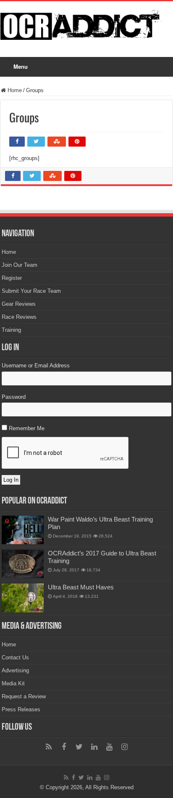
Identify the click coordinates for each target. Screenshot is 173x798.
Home (14, 90)
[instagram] (124, 747)
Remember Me (27, 428)
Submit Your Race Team (31, 291)
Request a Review (24, 696)
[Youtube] (109, 747)
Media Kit (13, 683)
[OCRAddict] (86, 23)
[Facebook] (64, 747)
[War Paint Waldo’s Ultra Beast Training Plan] (23, 530)
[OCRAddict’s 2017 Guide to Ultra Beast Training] (23, 564)
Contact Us (15, 657)
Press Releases (21, 709)
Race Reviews (19, 317)
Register (12, 278)
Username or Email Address (36, 365)
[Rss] (48, 747)
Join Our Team (19, 265)
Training (11, 330)
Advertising (15, 670)
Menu (20, 66)
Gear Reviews (19, 304)
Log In (10, 480)
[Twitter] (79, 747)
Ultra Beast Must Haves (81, 587)
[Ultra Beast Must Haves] (23, 598)
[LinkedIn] (94, 747)
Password (14, 397)
